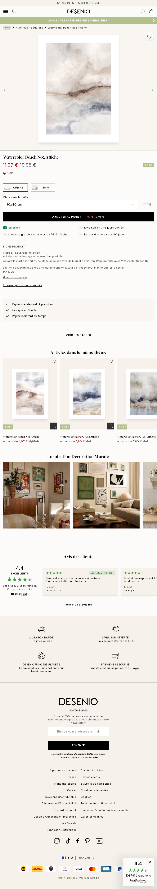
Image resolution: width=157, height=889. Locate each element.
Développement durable (60, 797)
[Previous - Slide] (5, 90)
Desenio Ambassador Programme (55, 816)
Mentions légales (65, 783)
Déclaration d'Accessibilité (59, 803)
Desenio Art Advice (93, 770)
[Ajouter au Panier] (53, 426)
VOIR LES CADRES (78, 335)
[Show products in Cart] (151, 11)
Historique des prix (15, 277)
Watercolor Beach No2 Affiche (67, 27)
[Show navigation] (6, 11)
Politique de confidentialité (98, 803)
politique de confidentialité (78, 753)
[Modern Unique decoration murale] (36, 495)
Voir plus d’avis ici (78, 604)
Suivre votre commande (96, 783)
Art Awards (69, 823)
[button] (147, 204)
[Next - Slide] (152, 90)
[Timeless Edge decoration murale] (106, 495)
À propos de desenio (63, 770)
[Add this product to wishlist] (149, 36)
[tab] (26, 149)
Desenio (89, 878)
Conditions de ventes (94, 790)
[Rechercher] (14, 11)
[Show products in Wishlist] (143, 11)
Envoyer (78, 745)
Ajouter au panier (78, 216)
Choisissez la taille (15, 197)
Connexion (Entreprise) (61, 830)
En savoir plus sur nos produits (22, 285)
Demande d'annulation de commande (105, 810)
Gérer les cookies (92, 816)
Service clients (90, 777)
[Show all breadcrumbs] (7, 28)
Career (71, 790)
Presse (72, 777)
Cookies (86, 797)
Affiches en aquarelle (29, 27)
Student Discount (65, 810)
